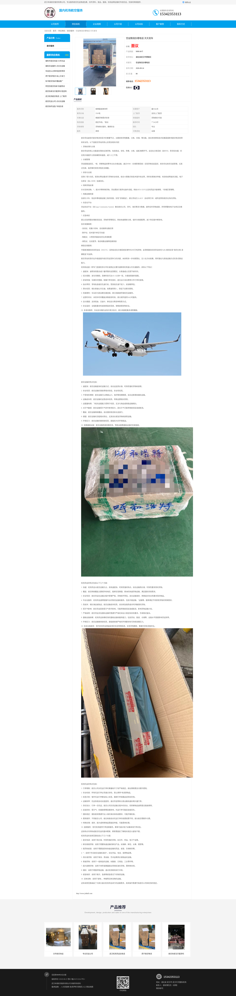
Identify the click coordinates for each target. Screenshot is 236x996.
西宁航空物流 (88, 954)
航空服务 (70, 31)
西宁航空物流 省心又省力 (55, 76)
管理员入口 (81, 987)
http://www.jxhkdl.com (84, 893)
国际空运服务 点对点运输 (55, 66)
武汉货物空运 (147, 954)
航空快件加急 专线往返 (54, 106)
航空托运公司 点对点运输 (55, 101)
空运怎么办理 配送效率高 (55, 71)
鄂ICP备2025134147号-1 (76, 979)
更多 (67, 55)
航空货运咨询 (176, 954)
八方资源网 (65, 987)
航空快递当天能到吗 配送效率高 (57, 91)
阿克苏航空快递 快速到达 (55, 86)
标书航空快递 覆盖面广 (54, 81)
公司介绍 (118, 24)
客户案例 (160, 24)
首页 (54, 31)
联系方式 (181, 24)
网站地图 (89, 987)
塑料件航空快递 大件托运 (55, 61)
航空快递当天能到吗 (117, 954)
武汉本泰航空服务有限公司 (61, 983)
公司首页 (55, 24)
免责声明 (73, 987)
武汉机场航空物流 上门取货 (56, 96)
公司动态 (139, 24)
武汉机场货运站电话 (58, 954)
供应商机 (76, 24)
